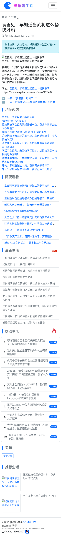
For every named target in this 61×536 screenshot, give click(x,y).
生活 (13, 17)
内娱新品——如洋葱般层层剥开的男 (35, 102)
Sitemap (7, 525)
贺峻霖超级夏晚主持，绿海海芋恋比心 (24, 322)
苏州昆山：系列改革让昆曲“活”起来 (24, 230)
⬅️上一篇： (8, 98)
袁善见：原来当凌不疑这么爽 (18, 117)
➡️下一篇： (8, 102)
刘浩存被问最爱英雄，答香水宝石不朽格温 (26, 270)
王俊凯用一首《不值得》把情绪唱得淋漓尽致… (29, 316)
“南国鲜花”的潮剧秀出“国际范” (21, 211)
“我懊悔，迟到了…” (25, 98)
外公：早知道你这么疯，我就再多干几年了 (25, 165)
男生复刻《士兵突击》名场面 (19, 264)
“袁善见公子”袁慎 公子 (14, 121)
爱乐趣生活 (29, 522)
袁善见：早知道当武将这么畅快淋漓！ (30, 88)
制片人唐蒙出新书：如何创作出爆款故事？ (28, 204)
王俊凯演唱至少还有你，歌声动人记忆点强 (26, 258)
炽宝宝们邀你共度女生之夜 (18, 277)
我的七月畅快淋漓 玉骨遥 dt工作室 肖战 (24, 132)
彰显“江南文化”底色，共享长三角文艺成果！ (29, 242)
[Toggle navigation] (52, 5)
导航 (14, 525)
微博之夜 (7, 455)
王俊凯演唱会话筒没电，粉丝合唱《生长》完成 (29, 283)
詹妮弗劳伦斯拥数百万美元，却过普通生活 (26, 289)
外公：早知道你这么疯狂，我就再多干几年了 (27, 169)
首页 (4, 17)
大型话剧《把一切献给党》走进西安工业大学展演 (31, 217)
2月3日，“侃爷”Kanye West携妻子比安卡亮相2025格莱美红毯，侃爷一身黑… (27, 374)
